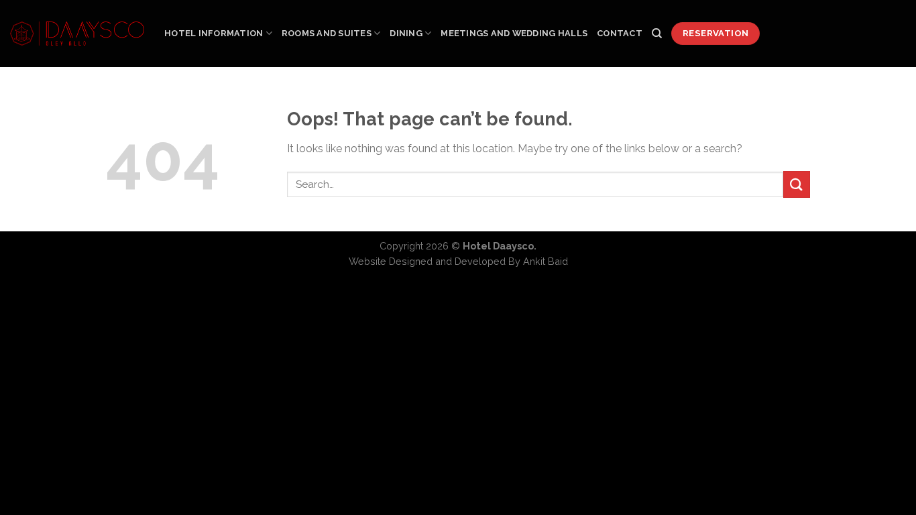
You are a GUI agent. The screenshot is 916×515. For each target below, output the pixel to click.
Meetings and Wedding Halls (514, 33)
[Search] (657, 33)
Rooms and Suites (326, 33)
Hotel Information (213, 33)
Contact (619, 33)
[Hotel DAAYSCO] (77, 33)
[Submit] (796, 184)
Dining (406, 33)
